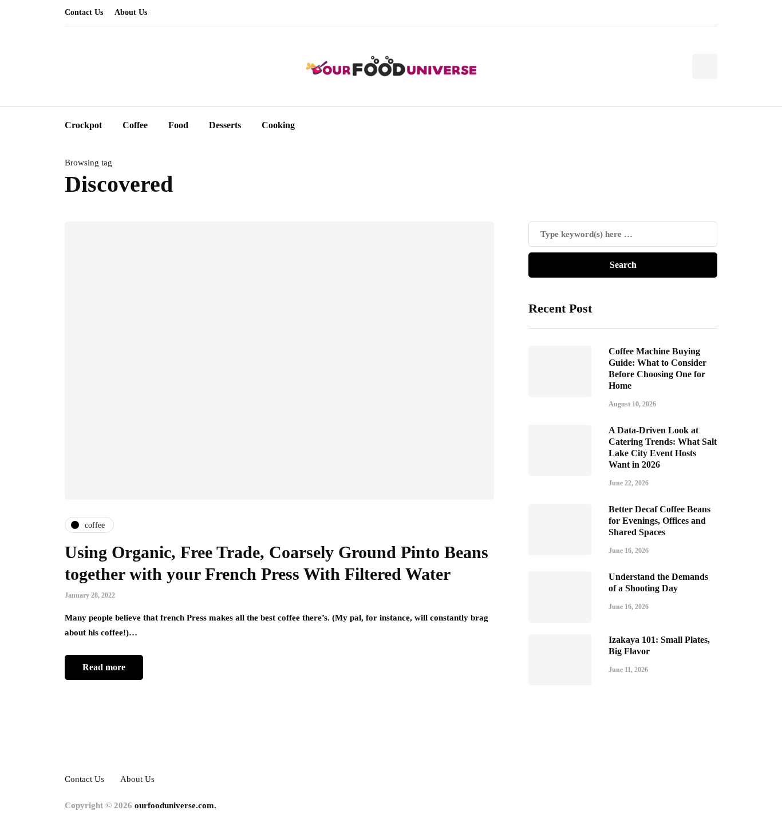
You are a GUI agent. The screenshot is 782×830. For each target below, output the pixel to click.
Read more (103, 667)
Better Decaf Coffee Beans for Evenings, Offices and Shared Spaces (659, 520)
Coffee (135, 125)
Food (178, 125)
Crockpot (83, 125)
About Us (130, 12)
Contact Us (84, 12)
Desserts (225, 125)
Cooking (278, 125)
